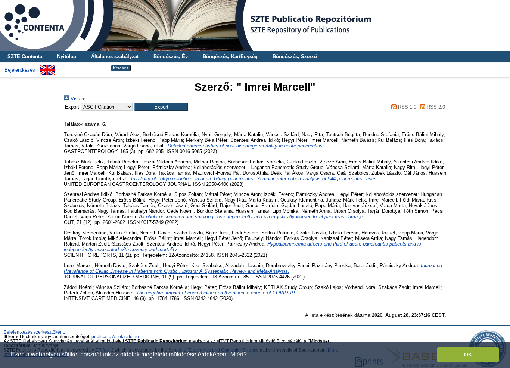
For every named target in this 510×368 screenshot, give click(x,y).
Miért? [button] (238, 354)
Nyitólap (66, 56)
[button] (161, 107)
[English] (47, 68)
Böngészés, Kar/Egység (230, 56)
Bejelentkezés (19, 70)
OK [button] (468, 355)
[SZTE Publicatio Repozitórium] (255, 25)
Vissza (77, 99)
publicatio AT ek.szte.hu (115, 336)
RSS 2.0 (435, 107)
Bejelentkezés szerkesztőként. (34, 332)
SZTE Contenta (24, 56)
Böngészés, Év (170, 56)
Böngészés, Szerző (295, 56)
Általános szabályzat (115, 56)
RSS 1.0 (406, 107)
